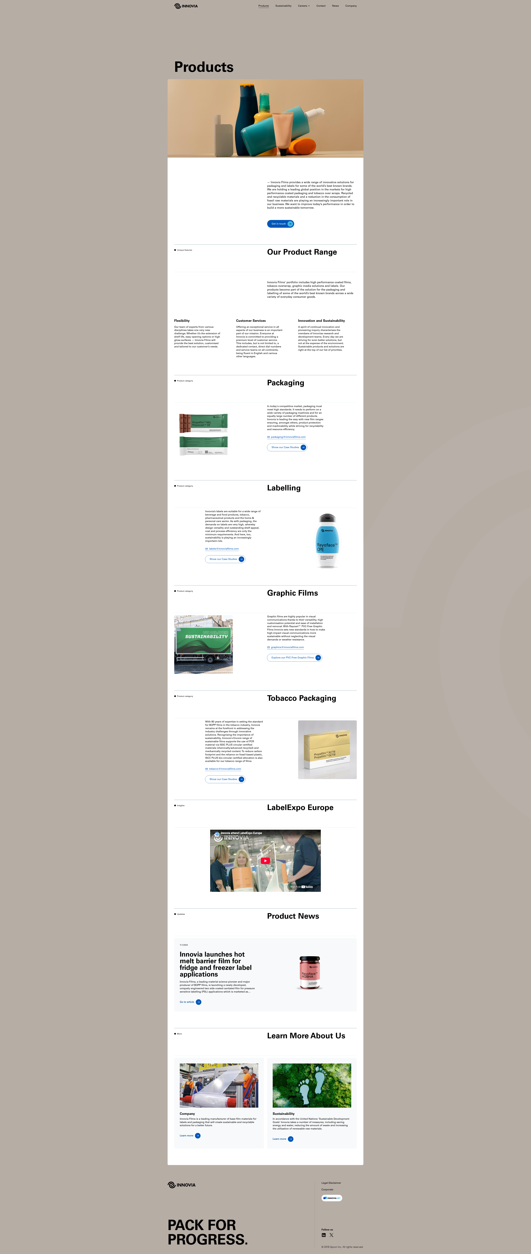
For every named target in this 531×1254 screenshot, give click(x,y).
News (335, 6)
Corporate (327, 1190)
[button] (304, 6)
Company (351, 6)
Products (263, 6)
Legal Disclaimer (331, 1183)
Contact (321, 6)
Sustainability (283, 6)
